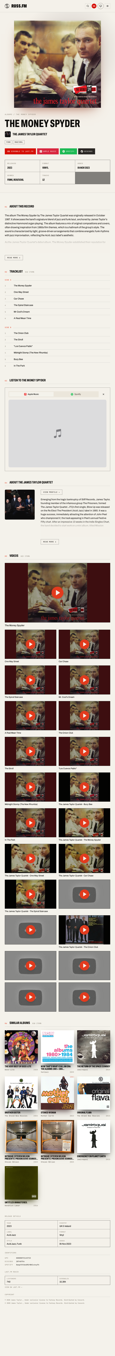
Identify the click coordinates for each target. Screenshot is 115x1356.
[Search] (87, 6)
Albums (8, 114)
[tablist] (54, 394)
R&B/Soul (19, 142)
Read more (13, 258)
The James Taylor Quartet (30, 134)
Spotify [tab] (77, 394)
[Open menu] (107, 6)
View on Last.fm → (13, 1287)
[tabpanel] (57, 433)
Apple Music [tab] (33, 394)
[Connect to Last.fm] (94, 6)
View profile (51, 492)
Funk (8, 142)
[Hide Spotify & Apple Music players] (103, 394)
